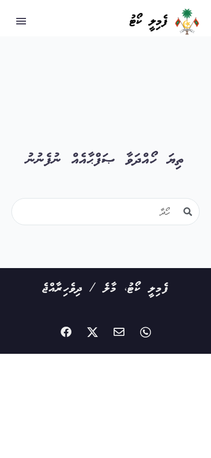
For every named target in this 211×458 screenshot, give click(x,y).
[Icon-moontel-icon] (145, 332)
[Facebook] (66, 332)
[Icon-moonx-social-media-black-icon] (92, 332)
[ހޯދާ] (187, 211)
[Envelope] (119, 332)
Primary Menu (21, 21)
